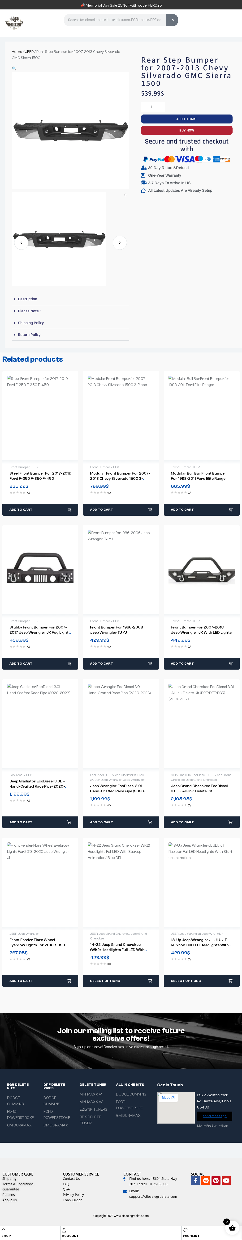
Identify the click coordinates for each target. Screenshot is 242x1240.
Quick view (35, 415)
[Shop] (3, 1230)
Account (70, 1236)
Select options (105, 981)
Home (17, 52)
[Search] (172, 20)
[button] (14, 69)
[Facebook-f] (195, 1180)
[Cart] (213, 22)
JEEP (29, 52)
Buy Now (186, 130)
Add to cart (186, 119)
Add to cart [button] (20, 510)
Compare (45, 415)
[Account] (64, 1230)
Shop (6, 1236)
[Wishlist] (185, 1230)
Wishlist (191, 1236)
